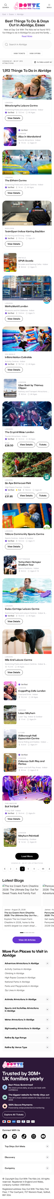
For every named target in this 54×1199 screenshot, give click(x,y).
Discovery (10, 1157)
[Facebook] (4, 1137)
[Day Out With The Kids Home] (27, 6)
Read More (27, 36)
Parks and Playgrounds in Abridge (21, 986)
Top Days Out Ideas (15, 1146)
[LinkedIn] (14, 1137)
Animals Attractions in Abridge (20, 999)
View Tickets (19, 53)
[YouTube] (43, 1137)
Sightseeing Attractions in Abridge (22, 1028)
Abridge (20, 14)
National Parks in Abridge (17, 981)
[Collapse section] (47, 963)
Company (10, 1168)
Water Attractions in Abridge (19, 1019)
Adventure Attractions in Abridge (22, 963)
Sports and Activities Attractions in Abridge (22, 1009)
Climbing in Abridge (14, 973)
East (4, 14)
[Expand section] (47, 999)
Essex (11, 14)
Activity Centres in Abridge (18, 969)
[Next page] (49, 869)
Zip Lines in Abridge (14, 990)
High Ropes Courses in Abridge (20, 977)
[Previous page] (5, 869)
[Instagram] (33, 1137)
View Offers (35, 53)
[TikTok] (24, 1137)
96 (43, 869)
